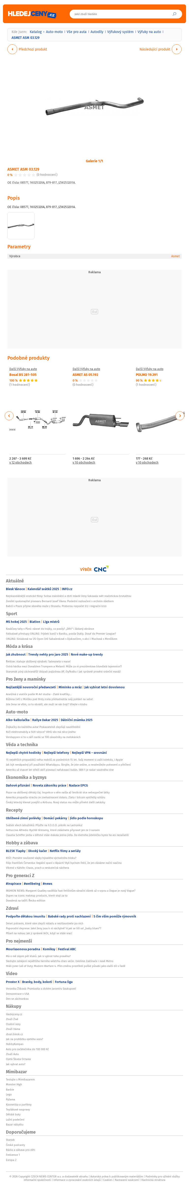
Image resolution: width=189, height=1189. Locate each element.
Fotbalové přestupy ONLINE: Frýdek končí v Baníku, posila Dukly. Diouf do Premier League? (61, 634)
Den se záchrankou (17, 999)
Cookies (107, 1180)
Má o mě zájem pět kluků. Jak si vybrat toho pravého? (38, 956)
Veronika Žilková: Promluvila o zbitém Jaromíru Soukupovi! (41, 989)
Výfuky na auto (149, 32)
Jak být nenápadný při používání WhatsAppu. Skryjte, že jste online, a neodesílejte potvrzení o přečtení (68, 765)
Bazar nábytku (14, 1124)
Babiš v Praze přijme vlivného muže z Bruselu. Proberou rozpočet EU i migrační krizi (56, 606)
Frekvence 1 (13, 1155)
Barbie (10, 1090)
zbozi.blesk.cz (14, 1034)
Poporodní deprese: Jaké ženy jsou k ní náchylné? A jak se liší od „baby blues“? (53, 928)
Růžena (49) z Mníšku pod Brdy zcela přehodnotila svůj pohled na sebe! (49, 699)
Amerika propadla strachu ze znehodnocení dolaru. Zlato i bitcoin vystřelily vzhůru (55, 797)
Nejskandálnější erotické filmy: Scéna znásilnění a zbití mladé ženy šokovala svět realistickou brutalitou (68, 596)
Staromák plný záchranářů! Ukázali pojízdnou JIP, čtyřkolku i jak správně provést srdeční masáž (63, 672)
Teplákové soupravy (18, 1109)
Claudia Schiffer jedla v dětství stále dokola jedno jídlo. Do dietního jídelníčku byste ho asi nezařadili (67, 835)
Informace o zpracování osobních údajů (77, 1180)
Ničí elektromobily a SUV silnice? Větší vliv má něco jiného (41, 732)
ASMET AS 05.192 (85, 374)
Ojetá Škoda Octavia (18, 1059)
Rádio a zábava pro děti (20, 1150)
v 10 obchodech (84, 463)
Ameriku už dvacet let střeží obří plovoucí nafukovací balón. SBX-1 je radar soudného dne (60, 770)
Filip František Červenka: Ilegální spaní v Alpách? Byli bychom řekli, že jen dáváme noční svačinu (64, 863)
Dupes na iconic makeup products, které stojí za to (36, 896)
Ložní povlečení (15, 1120)
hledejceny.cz (14, 1014)
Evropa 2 (11, 1160)
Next (180, 416)
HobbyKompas (14, 1044)
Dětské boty (13, 1114)
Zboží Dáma (13, 1029)
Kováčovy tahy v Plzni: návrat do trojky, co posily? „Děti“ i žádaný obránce (50, 629)
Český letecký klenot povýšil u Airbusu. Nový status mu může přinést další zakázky (55, 802)
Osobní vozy (13, 1024)
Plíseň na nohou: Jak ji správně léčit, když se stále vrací (39, 933)
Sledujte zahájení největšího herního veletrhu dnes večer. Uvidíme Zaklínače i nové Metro (59, 961)
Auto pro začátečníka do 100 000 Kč (27, 1049)
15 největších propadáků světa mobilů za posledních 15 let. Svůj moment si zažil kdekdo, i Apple (64, 760)
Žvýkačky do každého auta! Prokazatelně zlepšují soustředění (43, 727)
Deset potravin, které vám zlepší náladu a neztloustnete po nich (44, 923)
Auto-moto (54, 32)
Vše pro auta (77, 32)
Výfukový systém (120, 32)
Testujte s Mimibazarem (20, 1079)
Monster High (14, 1084)
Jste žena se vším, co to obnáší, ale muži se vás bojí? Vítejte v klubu (46, 704)
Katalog (36, 32)
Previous (9, 416)
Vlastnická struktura (153, 1180)
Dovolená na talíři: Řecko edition (25, 900)
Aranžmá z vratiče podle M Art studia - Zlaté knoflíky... (39, 694)
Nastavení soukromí (127, 1180)
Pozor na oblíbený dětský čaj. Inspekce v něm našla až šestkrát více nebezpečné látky (58, 792)
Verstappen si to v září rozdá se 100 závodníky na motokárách (43, 737)
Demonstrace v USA (17, 994)
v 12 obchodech (20, 463)
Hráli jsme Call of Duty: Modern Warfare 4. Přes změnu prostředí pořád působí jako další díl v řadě (65, 966)
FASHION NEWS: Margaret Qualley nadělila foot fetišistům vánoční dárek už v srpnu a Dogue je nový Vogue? (70, 891)
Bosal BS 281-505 (23, 374)
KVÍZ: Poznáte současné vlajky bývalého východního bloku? (41, 858)
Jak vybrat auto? (15, 1064)
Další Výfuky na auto (23, 369)
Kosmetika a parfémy (19, 1105)
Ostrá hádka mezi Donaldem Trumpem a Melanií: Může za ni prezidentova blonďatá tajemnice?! (64, 666)
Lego (9, 1094)
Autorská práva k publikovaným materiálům (116, 1176)
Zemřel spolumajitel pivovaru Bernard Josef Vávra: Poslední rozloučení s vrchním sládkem (60, 601)
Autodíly (97, 32)
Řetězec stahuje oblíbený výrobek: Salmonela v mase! (38, 661)
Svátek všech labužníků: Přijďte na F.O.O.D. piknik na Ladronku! (44, 825)
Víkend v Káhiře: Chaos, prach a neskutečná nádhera (37, 868)
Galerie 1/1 (94, 161)
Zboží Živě (12, 1019)
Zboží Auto (12, 1054)
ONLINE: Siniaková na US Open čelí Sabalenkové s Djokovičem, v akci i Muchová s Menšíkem (61, 639)
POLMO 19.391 (147, 374)
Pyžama (10, 1099)
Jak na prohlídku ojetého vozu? (24, 1039)
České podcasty (15, 1145)
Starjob (10, 1140)
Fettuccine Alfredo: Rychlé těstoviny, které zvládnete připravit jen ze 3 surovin (53, 830)
